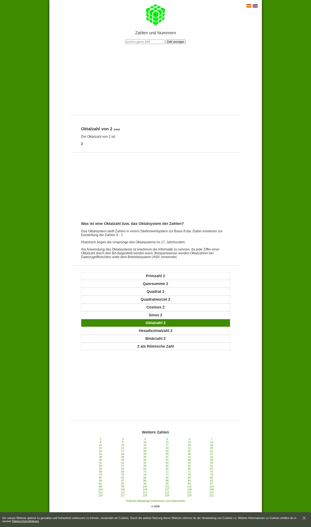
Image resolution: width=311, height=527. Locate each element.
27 (122, 451)
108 (189, 489)
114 (189, 492)
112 (145, 492)
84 (189, 477)
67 (211, 468)
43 (211, 456)
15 (122, 445)
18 (189, 445)
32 (100, 454)
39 (122, 456)
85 (211, 477)
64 (144, 468)
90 (189, 480)
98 (100, 486)
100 (145, 486)
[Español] (248, 6)
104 (100, 489)
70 (144, 471)
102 (189, 486)
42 (189, 456)
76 (144, 474)
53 (167, 462)
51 (122, 462)
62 (100, 468)
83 (167, 477)
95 (167, 483)
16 (144, 445)
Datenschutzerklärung (25, 521)
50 (100, 462)
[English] (255, 6)
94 (144, 483)
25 (211, 448)
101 (167, 486)
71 (167, 471)
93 (122, 483)
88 (144, 480)
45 (122, 459)
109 (211, 489)
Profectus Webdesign (138, 500)
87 (122, 480)
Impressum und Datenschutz (168, 500)
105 (123, 489)
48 (189, 459)
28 (144, 451)
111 (123, 492)
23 (167, 448)
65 (167, 468)
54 (189, 462)
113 (167, 492)
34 (144, 454)
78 (189, 474)
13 (211, 442)
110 (100, 492)
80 (100, 477)
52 (144, 462)
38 (100, 456)
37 (211, 454)
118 (145, 495)
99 (122, 486)
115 (211, 492)
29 (167, 451)
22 (144, 448)
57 (122, 465)
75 (122, 474)
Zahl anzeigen (175, 41)
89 (167, 480)
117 (123, 495)
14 (100, 445)
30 (189, 451)
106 (145, 489)
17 (167, 445)
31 (211, 451)
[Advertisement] (155, 79)
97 (211, 483)
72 (189, 471)
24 (189, 448)
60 (189, 465)
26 (100, 451)
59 (167, 465)
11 (167, 442)
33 (122, 454)
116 (100, 495)
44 (100, 459)
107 (167, 489)
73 (211, 471)
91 (211, 480)
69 (122, 471)
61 (211, 465)
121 (211, 495)
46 (144, 459)
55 (211, 462)
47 (167, 459)
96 (189, 483)
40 (144, 456)
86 (100, 480)
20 (100, 448)
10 (144, 442)
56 (100, 465)
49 (211, 459)
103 (211, 486)
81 (122, 477)
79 (211, 474)
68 (100, 471)
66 (189, 468)
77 (167, 474)
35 (167, 454)
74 (100, 474)
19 (211, 445)
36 (189, 454)
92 (100, 483)
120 (189, 495)
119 (167, 495)
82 (144, 477)
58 (144, 465)
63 (122, 468)
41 (167, 456)
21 (122, 448)
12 (189, 442)
